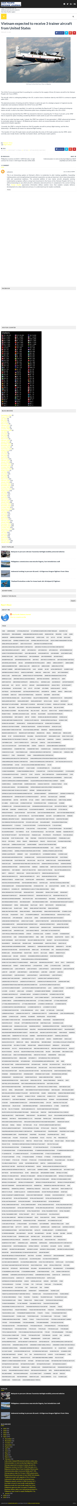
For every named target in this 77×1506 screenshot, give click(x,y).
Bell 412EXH (20, 707)
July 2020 (4, 512)
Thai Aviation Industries (50, 1303)
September (8, 1445)
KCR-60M (68, 946)
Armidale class (6, 678)
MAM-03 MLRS (63, 1032)
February (8, 1459)
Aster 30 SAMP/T (66, 685)
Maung (49, 1039)
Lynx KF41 (23, 1016)
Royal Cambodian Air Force (10, 1204)
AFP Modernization (66, 650)
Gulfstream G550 (20, 860)
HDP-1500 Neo (16, 870)
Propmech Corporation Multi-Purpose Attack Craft (28, 1144)
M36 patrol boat (7, 1023)
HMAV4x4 (61, 876)
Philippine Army (52, 1131)
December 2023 (6, 443)
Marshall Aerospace (61, 1035)
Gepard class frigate (8, 854)
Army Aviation (6, 682)
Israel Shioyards (25, 911)
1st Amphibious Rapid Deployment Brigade (44, 631)
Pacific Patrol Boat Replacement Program (15, 1112)
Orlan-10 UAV (16, 1105)
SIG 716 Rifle (44, 1246)
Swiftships (54, 1281)
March (7, 1457)
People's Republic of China (31, 1128)
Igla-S (73, 886)
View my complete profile (18, 617)
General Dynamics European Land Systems (28, 850)
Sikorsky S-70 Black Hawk (47, 1249)
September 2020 (6, 509)
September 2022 (6, 469)
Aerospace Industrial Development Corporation (17, 647)
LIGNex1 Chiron (6, 1000)
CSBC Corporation (48, 774)
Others (56, 1105)
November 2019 (6, 526)
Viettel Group (6, 1367)
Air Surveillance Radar (9, 662)
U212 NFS (55, 1335)
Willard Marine (7, 1373)
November (8, 1441)
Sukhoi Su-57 (20, 1278)
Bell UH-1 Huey (35, 710)
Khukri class (6, 952)
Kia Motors (27, 952)
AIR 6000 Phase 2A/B (7, 659)
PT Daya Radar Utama (8, 1150)
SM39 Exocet (47, 1255)
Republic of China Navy (66, 1176)
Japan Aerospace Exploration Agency (51, 917)
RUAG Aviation (44, 1217)
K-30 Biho (48, 933)
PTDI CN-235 (16, 1160)
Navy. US (4, 1090)
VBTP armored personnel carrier (42, 1357)
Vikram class (25, 1367)
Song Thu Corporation (46, 1262)
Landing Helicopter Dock (10, 981)
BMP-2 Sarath (19, 717)
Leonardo (29, 991)
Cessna (34, 745)
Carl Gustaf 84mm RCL (54, 742)
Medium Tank (32, 1045)
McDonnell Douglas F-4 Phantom (63, 1042)
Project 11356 (38, 1141)
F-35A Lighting (30, 828)
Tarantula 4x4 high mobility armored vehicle (16, 1293)
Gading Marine (31, 844)
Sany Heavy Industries (25, 1230)
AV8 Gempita (45, 691)
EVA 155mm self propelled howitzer (13, 822)
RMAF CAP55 (55, 1188)
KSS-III (57, 962)
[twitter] (67, 4)
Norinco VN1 (41, 1096)
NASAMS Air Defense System (10, 1080)
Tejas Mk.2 (35, 1297)
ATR (25, 688)
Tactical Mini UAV (7, 1287)
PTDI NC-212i (32, 1160)
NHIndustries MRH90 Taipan (66, 1093)
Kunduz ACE (70, 962)
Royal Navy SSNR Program (26, 1207)
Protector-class (52, 1144)
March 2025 (4, 423)
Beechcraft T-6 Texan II (15, 150)
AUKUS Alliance (55, 688)
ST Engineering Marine (28, 1271)
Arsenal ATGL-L (34, 682)
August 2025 (5, 417)
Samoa (26, 1227)
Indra (16, 905)
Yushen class (6, 1380)
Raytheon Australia (16, 1172)
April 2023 (4, 457)
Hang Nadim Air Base (64, 860)
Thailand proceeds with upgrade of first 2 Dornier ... (21, 1477)
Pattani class (27, 1125)
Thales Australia (7, 1309)
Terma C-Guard (38, 1300)
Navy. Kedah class (64, 1086)
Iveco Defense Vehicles (48, 914)
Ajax (34, 669)
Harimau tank (44, 866)
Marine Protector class (20, 1035)
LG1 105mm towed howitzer (24, 997)
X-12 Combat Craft (36, 1373)
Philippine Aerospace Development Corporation (17, 1131)
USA (30, 1354)
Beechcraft (64, 701)
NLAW (13, 1096)
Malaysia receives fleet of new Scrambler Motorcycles (21, 1469)
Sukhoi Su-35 (66, 1274)
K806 (37, 937)
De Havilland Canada (8, 787)
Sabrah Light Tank (7, 1227)
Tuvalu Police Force (42, 1319)
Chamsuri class (45, 749)
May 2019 (4, 535)
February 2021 (5, 500)
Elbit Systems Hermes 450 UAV (46, 812)
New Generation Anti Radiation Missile (37, 1090)
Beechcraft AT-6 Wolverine (10, 704)
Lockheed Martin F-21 (34, 1007)
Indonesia (52, 898)
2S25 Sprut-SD (63, 631)
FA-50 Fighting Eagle (37, 831)
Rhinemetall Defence (18, 1188)
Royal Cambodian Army (28, 1204)
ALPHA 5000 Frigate (56, 669)
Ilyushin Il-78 (15, 889)
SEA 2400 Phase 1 (39, 1233)
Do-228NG (5, 803)
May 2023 (4, 455)
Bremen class (57, 733)
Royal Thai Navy (24, 1214)
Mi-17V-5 (14, 1048)
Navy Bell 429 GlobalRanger (10, 1083)
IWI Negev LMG (6, 917)
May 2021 (4, 495)
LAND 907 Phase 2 (57, 975)
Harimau (34, 866)
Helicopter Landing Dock (62, 870)
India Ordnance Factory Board (12, 892)
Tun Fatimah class (32, 1316)
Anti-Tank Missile (63, 672)
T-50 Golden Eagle (7, 1284)
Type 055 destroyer (20, 1329)
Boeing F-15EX (63, 720)
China (29, 755)
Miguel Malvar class (25, 1048)
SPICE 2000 (66, 1265)
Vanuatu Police (25, 1357)
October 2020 (5, 507)
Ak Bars (40, 669)
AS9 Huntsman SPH (67, 682)
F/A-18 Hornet (68, 828)
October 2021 (5, 487)
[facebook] (64, 4)
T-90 (32, 1284)
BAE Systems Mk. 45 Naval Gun (10, 698)
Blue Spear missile (7, 717)
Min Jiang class (6, 1054)
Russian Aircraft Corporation (11, 1220)
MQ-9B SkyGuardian (18, 1067)
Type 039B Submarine (42, 1322)
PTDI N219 (24, 1160)
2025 (5, 1428)
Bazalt (56, 701)
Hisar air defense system (49, 876)
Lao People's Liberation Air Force (50, 984)
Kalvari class (16, 943)
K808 (42, 937)
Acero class (40, 637)
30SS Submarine (16, 634)
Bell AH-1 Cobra (47, 707)
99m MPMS (58, 634)
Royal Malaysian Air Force (64, 1204)
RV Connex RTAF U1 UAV (55, 1220)
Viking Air (16, 1367)
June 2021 (4, 494)
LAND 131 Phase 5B (69, 968)
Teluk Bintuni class (46, 1297)
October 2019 (5, 527)
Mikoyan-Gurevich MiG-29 (59, 1048)
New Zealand (56, 1090)
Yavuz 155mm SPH (46, 1376)
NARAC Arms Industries (46, 1077)
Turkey (64, 1316)
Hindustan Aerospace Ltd (10, 876)
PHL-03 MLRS (42, 1134)
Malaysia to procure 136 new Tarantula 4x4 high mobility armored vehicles (38, 552)
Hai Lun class (31, 860)
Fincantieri (5, 838)
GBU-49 (64, 847)
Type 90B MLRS (46, 1335)
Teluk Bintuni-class (61, 1297)
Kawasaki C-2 (31, 946)
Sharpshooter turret (9, 1242)
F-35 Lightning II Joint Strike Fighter (13, 828)
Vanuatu (15, 1357)
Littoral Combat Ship (45, 1000)
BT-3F (9, 736)
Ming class (61, 1054)
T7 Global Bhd (57, 1284)
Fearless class (36, 835)
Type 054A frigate (63, 1325)
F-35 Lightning (57, 825)
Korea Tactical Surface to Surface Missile (15, 962)
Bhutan (33, 713)
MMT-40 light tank (7, 1064)
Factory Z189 (50, 831)
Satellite (37, 1230)
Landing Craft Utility (29, 978)
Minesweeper (52, 1054)
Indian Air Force (29, 892)
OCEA (72, 1099)
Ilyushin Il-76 (5, 889)
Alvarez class (68, 669)
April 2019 (4, 537)
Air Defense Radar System (22, 659)
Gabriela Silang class (18, 844)
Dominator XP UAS (26, 803)
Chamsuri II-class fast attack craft (64, 749)
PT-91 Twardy (6, 1160)
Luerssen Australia (8, 1013)
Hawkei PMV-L (6, 870)
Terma (20, 1300)
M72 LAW (17, 1023)
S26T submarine (44, 1223)
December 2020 (6, 504)
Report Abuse (6, 605)
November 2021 (6, 485)
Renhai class (34, 1172)
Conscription (40, 771)
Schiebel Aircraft (48, 1230)
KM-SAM (15, 956)
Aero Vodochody (26, 643)
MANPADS (72, 1032)
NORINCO (20, 1096)
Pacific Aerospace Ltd (28, 1109)
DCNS (65, 784)
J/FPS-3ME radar (17, 917)
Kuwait (16, 965)
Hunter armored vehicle (29, 882)
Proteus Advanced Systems (10, 1147)
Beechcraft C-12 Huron (28, 704)
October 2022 (5, 467)
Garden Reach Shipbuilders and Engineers (36, 847)
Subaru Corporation (62, 1271)
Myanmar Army (28, 1074)
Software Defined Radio (9, 1258)
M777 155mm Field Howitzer (30, 1023)
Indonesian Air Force (63, 898)
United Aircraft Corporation (27, 1341)
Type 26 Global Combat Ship (10, 1335)
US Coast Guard (7, 1351)
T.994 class (47, 1284)
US (55, 1348)
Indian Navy (63, 892)
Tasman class (36, 1293)
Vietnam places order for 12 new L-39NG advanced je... (22, 1473)
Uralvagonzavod (47, 1348)
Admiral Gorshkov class (21, 640)
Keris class (35, 949)
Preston (29, 1141)
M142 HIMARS (46, 1019)
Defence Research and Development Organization (46, 787)
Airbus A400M (69, 662)
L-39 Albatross (37, 965)
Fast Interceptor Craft (9, 835)
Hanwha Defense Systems (9, 866)
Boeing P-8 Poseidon (43, 726)
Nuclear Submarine (62, 1099)
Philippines (33, 1134)
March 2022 (4, 479)
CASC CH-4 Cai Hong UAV (9, 745)
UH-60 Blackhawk (12, 1338)
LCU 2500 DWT (70, 988)
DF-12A (31, 800)
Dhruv (37, 800)
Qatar (21, 1163)
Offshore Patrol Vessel (36, 1102)
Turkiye (24, 1319)
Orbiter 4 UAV (6, 1105)
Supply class (51, 1278)
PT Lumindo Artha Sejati (20, 1153)
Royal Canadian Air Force (46, 1204)
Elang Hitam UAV (20, 812)
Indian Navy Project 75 (60, 895)
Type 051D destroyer (57, 1322)
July (6, 1449)
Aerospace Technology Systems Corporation (49, 647)
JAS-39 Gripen (6, 927)
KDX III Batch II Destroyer (9, 949)
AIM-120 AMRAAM (34, 656)
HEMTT (4, 873)
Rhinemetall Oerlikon (33, 1188)
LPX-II (36, 1010)
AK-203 (47, 669)
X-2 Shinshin (47, 1373)
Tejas (20, 1297)
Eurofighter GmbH (62, 819)
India (52, 889)
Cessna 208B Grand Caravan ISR (56, 745)
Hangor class (6, 863)
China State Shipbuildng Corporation (41, 761)
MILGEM (48, 1051)
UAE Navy (67, 1335)
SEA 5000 (62, 1233)
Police (42, 1137)
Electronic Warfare (37, 815)
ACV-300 (59, 637)
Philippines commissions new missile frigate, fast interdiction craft (35, 561)
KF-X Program (45, 949)
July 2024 (4, 432)
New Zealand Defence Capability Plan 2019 (15, 1093)
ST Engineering (69, 1268)
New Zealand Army (68, 1090)
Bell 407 (70, 704)
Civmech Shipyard (7, 764)
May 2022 (4, 475)
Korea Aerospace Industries (10, 959)
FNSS (27, 838)
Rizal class (46, 1188)
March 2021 (4, 499)
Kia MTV (36, 952)
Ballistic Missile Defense (41, 698)
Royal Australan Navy (21, 1198)
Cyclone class (6, 777)
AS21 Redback (56, 682)
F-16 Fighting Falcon (44, 825)
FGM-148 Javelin (68, 835)
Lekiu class (20, 991)
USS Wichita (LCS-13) (40, 1354)
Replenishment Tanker (47, 1172)
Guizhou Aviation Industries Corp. (47, 857)
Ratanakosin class (56, 1169)
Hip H (38, 876)
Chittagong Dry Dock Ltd (64, 761)
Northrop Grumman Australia (37, 1099)
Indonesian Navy (7, 905)
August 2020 (5, 510)
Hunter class (44, 882)
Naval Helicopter (36, 1080)
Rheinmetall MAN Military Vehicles (54, 1185)
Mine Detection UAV (40, 1054)
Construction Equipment (55, 771)
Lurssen (4, 1016)
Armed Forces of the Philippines (32, 675)
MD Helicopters (7, 1045)
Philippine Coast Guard (67, 1131)
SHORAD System (6, 1246)
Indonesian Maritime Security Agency (61, 901)
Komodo (23, 956)
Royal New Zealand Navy (63, 1207)
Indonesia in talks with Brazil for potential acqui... (20, 1479)
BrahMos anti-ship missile (27, 733)
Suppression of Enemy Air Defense (12, 1281)
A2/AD (71, 634)
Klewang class (6, 956)
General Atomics (7, 850)
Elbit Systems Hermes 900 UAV (65, 812)
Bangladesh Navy (36, 701)
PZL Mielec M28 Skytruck (9, 1163)
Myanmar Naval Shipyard (59, 1074)
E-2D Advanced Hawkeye (36, 809)
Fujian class (5, 844)
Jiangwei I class (7, 930)
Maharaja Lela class (20, 1026)
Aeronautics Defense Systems (43, 643)
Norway (51, 1099)
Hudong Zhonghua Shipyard (11, 882)
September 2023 (6, 449)
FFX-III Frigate (57, 835)
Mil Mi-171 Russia (7, 1051)
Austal (64, 688)
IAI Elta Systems (54, 886)
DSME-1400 (5, 809)
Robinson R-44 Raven (33, 1191)
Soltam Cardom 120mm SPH (10, 1262)
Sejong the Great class (9, 1236)
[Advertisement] (38, 238)
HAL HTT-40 (40, 860)
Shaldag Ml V (62, 1239)
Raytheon (5, 1172)
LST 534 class (50, 1010)
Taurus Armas (64, 1293)
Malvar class (34, 1032)
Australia (5, 691)
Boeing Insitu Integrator (35, 723)
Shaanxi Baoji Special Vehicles (11, 1239)
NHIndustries (52, 1093)
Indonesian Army (25, 901)
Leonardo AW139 (58, 991)
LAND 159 (4, 972)
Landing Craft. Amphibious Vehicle (48, 978)
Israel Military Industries (10, 911)
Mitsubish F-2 (32, 1058)
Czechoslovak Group (31, 777)
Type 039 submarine (28, 1322)
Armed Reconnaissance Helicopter (55, 675)
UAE (61, 1335)
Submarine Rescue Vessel (42, 1274)
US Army (70, 1348)
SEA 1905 (30, 1233)
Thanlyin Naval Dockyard (64, 1309)
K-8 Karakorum (64, 933)
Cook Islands (70, 771)
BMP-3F (27, 717)
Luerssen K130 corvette (39, 1013)
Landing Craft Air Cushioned (11, 978)
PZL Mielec (70, 1160)
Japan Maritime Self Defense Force (27, 924)
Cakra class (41, 739)
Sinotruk (31, 1255)
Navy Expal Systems (53, 1083)
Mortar (45, 1064)
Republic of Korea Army (42, 1179)
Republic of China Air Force (10, 1176)
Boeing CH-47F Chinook (32, 720)
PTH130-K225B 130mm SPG (46, 1160)
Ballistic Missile (26, 698)
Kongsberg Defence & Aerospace (38, 956)
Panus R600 (38, 1118)
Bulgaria (30, 736)
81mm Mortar (49, 634)
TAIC (26, 1287)
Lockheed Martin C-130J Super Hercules (14, 1007)
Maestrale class (46, 1023)
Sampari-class (56, 1227)
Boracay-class (56, 726)
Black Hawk (41, 713)
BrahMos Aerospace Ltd (9, 733)
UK (21, 1338)
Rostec (69, 1195)
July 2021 (4, 492)
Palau (50, 1115)
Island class (18, 908)
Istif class (5, 914)
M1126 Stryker (51, 1016)
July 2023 (4, 452)
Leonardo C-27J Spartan (40, 994)
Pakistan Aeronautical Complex (58, 1112)
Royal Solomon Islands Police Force (13, 1211)
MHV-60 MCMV (6, 1048)
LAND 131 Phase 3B (56, 968)
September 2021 (6, 489)
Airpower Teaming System (23, 669)
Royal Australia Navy (36, 1198)
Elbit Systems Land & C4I (9, 815)
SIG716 (60, 1246)
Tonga (47, 1313)
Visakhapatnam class (48, 1367)
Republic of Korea (7, 1179)
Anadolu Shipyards (27, 672)
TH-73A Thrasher (22, 1303)
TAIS (41, 1287)
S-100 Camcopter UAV (8, 1223)
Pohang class (6, 1137)
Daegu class (68, 777)
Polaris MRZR (34, 1137)
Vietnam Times (7, 143)
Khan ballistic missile (62, 949)
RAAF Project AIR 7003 (8, 1166)
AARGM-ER (5, 637)
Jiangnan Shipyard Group (61, 927)
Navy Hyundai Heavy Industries (11, 1086)
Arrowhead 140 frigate (20, 682)
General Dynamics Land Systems (52, 850)
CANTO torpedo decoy (21, 742)
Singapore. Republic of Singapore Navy (14, 1255)
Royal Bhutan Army (24, 1201)
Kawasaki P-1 (60, 946)
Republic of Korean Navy (26, 1182)
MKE (57, 1061)
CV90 (71, 774)
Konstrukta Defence (56, 956)
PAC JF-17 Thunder (14, 1109)
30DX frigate (6, 634)
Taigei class (33, 1287)
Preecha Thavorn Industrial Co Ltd (13, 1141)
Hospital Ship (30, 879)
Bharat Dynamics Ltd (65, 710)
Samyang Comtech (68, 1227)
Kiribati (51, 952)
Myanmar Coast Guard (42, 1074)
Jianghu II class (34, 927)
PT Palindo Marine (28, 1156)
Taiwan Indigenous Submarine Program (14, 1290)
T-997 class (39, 1284)
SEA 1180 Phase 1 (21, 1233)
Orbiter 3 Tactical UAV (60, 1102)
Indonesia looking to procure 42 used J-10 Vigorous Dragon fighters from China (40, 571)
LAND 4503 (44, 972)
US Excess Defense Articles (22, 1351)
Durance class (22, 809)
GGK (26, 854)
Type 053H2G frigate (36, 1325)
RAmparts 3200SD (43, 1169)
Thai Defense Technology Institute (13, 1306)
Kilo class (44, 952)
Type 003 (4, 1322)
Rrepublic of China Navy (25, 1217)
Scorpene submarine (8, 1233)
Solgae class (23, 1258)
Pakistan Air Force (7, 1115)
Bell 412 (4, 707)
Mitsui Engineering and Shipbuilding (43, 1061)
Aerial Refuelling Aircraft (10, 643)
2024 (5, 1431)
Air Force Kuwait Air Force (65, 659)
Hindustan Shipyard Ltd (27, 876)
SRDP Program (24, 1268)
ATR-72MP (37, 688)
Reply (9, 189)
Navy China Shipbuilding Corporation (33, 1083)
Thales (60, 1306)
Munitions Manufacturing (62, 1070)
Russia (53, 1217)
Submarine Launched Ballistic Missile (22, 1274)
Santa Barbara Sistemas (9, 1230)
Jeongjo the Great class (19, 927)
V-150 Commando (60, 1354)
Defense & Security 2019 (44, 790)
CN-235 (49, 764)
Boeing (33, 717)
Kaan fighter (59, 937)
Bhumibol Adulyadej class (21, 713)
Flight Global (7, 144)
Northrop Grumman (19, 1099)
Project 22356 (70, 1141)
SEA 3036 (55, 1233)
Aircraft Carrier (7, 669)
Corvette (24, 774)
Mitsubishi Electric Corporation (49, 1058)
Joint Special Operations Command (13, 933)
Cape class (34, 742)
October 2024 (5, 428)
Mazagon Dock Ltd (8, 1042)
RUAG (36, 1217)
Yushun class (16, 1380)
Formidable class (64, 838)
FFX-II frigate (47, 835)
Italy (21, 914)
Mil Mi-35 (16, 1051)
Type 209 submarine (57, 1332)
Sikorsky (4, 1249)
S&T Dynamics (33, 1223)
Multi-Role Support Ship (9, 1070)
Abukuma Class (29, 637)
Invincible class (60, 905)
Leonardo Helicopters (57, 994)
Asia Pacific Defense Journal (21, 614)
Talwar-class (55, 1290)
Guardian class (29, 857)
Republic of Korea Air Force (23, 1179)
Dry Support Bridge (61, 806)
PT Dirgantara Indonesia (25, 1150)
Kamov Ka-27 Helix (50, 943)
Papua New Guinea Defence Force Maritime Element (39, 1121)
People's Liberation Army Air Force (49, 1125)
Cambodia (50, 739)
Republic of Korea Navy (9, 1182)
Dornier (61, 803)
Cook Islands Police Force (10, 774)
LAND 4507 (52, 972)
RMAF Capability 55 (66, 1188)
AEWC (23, 650)
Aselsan (31, 685)
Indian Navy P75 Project (27, 895)
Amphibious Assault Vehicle (10, 672)
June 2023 (4, 454)
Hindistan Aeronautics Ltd (50, 873)
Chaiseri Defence (7, 749)
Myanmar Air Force (16, 1074)
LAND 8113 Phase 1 (7, 975)
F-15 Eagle (18, 825)
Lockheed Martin (60, 1003)
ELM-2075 (48, 815)
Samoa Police (34, 1227)
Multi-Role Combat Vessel (57, 1067)
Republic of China (62, 1172)
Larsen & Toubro (59, 988)
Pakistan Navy (31, 1115)
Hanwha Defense (66, 863)
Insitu (41, 905)
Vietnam (25, 150)
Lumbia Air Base (53, 1013)
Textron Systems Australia (54, 1300)
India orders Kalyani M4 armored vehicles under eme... (21, 1461)
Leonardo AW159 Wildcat (10, 994)
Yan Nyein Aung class (8, 1376)
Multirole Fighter (46, 1070)
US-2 (26, 1354)
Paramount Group (63, 1121)
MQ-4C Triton (66, 1064)
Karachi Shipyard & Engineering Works (13, 946)
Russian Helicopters (29, 1220)
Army (63, 678)
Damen (62, 780)
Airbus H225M (45, 666)
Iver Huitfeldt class (63, 914)
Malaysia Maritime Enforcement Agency (50, 1029)
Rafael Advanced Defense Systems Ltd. (13, 1169)
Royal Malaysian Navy (8, 1207)
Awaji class (67, 691)
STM (53, 1271)
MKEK (62, 1061)
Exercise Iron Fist (7, 825)
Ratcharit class (69, 1169)
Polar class (23, 1137)
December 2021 (6, 484)
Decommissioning (22, 787)
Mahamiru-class (7, 1026)
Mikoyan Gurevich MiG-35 (41, 1048)
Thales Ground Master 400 (37, 1309)
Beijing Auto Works (59, 704)
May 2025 (4, 420)
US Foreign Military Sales (40, 1351)
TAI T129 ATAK (19, 1287)
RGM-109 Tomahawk (8, 1185)
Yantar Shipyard (22, 1376)
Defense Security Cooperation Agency (26, 796)
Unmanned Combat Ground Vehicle (64, 1344)
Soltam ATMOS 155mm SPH (50, 1258)
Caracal (42, 742)
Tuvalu (31, 1319)
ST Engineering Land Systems (10, 1271)
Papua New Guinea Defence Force (12, 1121)
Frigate (42, 841)
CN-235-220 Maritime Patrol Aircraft (13, 768)
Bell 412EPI (12, 707)
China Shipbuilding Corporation (43, 755)
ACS (47, 637)
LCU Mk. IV (12, 991)
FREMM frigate (33, 841)
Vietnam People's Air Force (37, 150)
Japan (36, 917)
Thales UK (51, 1309)
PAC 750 (4, 1109)
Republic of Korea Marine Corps (61, 1179)
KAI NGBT (49, 940)
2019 (5, 1497)
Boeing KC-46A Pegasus (28, 726)
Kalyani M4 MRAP (38, 943)
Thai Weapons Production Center (36, 1306)
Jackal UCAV (28, 917)
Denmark (62, 796)
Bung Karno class (54, 736)
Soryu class (59, 1262)
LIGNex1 (67, 997)
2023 (5, 1432)
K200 (15, 937)
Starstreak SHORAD (43, 1271)
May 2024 (4, 435)
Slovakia (39, 1255)
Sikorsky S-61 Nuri (32, 1249)
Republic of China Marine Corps (47, 1176)
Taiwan (46, 1287)
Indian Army (39, 892)
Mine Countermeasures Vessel (23, 1054)
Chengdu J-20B (68, 752)
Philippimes (62, 1128)
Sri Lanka (34, 1268)
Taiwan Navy (32, 1290)
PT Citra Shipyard (56, 1147)
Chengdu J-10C (57, 752)
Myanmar (5, 1074)
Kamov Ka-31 (62, 943)
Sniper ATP (69, 1255)
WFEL (50, 1370)
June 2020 (4, 514)
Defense (32, 790)
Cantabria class (7, 742)
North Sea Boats (63, 1096)
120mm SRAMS (11, 631)
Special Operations (55, 1265)
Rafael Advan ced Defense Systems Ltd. (54, 1166)
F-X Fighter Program (55, 828)
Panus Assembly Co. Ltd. (25, 1118)
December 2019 (6, 524)
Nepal (10, 1090)
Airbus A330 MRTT (58, 662)
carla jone (10, 172)
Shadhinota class (37, 1239)
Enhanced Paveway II (28, 819)
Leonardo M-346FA (7, 997)
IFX (68, 886)
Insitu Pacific (50, 905)
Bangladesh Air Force (8, 701)
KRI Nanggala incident (46, 962)
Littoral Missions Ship (29, 1003)
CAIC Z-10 (32, 739)
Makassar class (7, 1029)
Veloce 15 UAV (59, 1357)
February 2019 (5, 541)
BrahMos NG (40, 733)
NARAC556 (58, 1077)
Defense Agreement (40, 793)
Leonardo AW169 (25, 994)
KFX (53, 949)
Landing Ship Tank (63, 981)
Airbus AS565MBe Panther (9, 666)
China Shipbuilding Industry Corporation (15, 758)
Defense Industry (7, 796)
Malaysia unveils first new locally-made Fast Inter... (20, 1485)
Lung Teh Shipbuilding (67, 1013)
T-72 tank (26, 1284)
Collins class (56, 768)
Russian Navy (42, 1220)
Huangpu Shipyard (52, 879)
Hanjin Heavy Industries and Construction (26, 863)
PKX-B (63, 1134)
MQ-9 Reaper (5, 1067)
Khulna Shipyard (17, 952)
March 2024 (4, 438)
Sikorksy (66, 1246)
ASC (12, 685)
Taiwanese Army (43, 1290)
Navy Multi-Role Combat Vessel (47, 1086)
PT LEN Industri (6, 1153)
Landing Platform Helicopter (46, 981)
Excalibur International (59, 822)
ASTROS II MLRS (17, 688)
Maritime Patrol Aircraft (45, 1035)
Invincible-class (7, 908)
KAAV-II (67, 937)
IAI (46, 886)
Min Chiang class (67, 1051)
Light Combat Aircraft (42, 997)
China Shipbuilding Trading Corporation (15, 761)
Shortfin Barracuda (20, 1246)
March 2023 (4, 459)
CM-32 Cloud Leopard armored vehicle (33, 764)
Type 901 (23, 1335)
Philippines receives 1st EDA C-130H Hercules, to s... (21, 1467)
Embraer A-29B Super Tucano (10, 819)
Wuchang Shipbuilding (21, 1373)
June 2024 (4, 434)
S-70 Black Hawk (22, 1223)
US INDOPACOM (54, 1351)
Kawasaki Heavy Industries (46, 946)
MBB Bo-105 (19, 1042)
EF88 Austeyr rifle (7, 812)
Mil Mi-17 (71, 1048)
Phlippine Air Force (53, 1134)
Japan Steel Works (62, 924)
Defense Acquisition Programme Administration (17, 793)
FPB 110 (4, 841)
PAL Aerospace (41, 1115)
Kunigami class (6, 965)
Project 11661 (49, 1141)
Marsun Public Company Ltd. (10, 1039)
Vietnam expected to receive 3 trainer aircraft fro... (20, 1465)
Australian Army (16, 691)
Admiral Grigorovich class (39, 640)
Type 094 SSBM (64, 1329)
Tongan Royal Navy (8, 1316)
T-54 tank (18, 1284)
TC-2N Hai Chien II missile (9, 1297)
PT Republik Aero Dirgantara (61, 1156)
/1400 (3, 631)
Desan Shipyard (6, 800)
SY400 (61, 1281)
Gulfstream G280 (7, 860)
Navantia (60, 1080)
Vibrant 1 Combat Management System (14, 1360)
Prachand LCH (62, 1137)
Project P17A (6, 1144)
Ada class (67, 637)
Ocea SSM (5, 1102)
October (8, 1443)
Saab (67, 1223)
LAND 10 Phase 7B (20, 968)
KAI (72, 937)
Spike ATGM (5, 1268)
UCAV (3, 1338)
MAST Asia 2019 (40, 1039)
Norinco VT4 (51, 1096)
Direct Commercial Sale (49, 800)
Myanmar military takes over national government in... (21, 1489)
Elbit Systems (31, 812)
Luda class (60, 1010)
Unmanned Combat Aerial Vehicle (40, 1344)
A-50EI (65, 634)
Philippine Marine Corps (9, 1134)
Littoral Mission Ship (60, 1000)
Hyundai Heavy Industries (24, 886)
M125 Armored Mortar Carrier (31, 1019)
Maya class (68, 1039)
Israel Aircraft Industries (38, 908)
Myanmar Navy (6, 1077)
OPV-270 (48, 1102)
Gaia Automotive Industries (47, 844)
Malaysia (32, 1029)
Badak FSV (39, 694)
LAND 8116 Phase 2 (32, 975)
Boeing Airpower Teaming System (12, 720)
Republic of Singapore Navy (66, 1182)
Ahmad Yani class (7, 656)
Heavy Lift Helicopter (29, 870)
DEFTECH (43, 796)
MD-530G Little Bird (20, 1045)
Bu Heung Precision (19, 736)
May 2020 (4, 515)
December (8, 1439)
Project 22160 (59, 1141)
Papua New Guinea (58, 1118)
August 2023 (5, 450)
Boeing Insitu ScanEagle (52, 723)
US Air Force (62, 1348)
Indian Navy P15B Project (9, 895)
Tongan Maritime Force (59, 1313)
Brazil (49, 733)
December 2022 (6, 464)
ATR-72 (30, 688)
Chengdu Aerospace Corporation (40, 752)
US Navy (20, 1354)
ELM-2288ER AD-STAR (59, 815)
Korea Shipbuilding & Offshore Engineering (34, 959)
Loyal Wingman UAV (27, 1010)
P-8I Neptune (64, 1105)
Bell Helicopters (23, 710)
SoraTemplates (13, 1503)
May (6, 1453)
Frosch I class (51, 841)
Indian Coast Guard (52, 892)
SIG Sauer (53, 1246)
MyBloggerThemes (34, 1503)
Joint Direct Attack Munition (50, 930)
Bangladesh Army (23, 701)
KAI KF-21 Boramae (7, 940)
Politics (49, 1137)
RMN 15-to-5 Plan (7, 1191)
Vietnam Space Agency (59, 1364)
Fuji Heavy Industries (64, 841)
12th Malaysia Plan (23, 631)
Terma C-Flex (28, 1300)
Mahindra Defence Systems (51, 1026)
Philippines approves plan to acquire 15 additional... (20, 1487)
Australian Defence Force (31, 691)
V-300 (69, 1354)
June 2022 (4, 474)
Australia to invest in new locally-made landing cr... (20, 1483)
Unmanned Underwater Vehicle (29, 1348)
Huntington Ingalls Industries (59, 882)
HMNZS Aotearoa (7, 879)
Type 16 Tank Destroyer (9, 1332)
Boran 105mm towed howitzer (11, 729)
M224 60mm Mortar (58, 1019)
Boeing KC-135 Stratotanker (10, 726)
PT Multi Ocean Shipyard (53, 1153)
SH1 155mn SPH (58, 1236)
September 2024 (6, 430)
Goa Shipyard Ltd (35, 854)
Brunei (4, 736)
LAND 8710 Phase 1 (45, 975)
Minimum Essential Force (9, 1058)
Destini (16, 800)
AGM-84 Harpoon (43, 653)
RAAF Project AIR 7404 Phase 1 (25, 1166)
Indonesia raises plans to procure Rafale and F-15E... (21, 1471)
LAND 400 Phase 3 (34, 972)
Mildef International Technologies (32, 1051)
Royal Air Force (7, 1198)
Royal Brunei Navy (54, 1201)
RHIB (68, 1185)
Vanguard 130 (6, 1357)
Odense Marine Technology (18, 1102)
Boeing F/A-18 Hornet (8, 723)
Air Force (4, 150)
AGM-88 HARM (55, 653)
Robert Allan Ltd (19, 1191)
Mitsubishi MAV (25, 1061)
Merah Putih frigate (44, 1045)
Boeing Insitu (21, 723)
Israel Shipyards (37, 911)
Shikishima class (23, 1242)
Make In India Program (21, 1029)
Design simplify (16, 185)
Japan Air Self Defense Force (10, 921)
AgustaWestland (66, 653)
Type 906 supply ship (34, 1335)
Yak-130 (55, 1373)
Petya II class (45, 1128)
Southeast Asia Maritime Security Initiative (15, 1265)
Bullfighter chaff (41, 736)
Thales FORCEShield (21, 1309)
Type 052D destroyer (8, 1325)
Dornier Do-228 (6, 806)
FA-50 (27, 831)
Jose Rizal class (38, 933)
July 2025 (4, 418)
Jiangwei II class (19, 930)
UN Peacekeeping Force (9, 1341)
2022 (5, 1434)
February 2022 (5, 480)
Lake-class (66, 965)
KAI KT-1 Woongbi (20, 940)
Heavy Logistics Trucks (45, 870)
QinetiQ (42, 1163)
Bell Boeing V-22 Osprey (9, 710)
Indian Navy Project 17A (43, 895)
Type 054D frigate (7, 1329)
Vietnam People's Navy (43, 1364)
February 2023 (5, 460)
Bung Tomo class (67, 736)
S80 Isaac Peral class (57, 1223)
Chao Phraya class (21, 752)
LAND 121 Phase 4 (32, 968)
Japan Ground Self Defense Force (61, 921)
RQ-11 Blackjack (42, 1214)
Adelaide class (6, 640)
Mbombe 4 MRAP (46, 1042)
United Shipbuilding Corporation (61, 1341)
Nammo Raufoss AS (31, 1077)
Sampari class (45, 1227)
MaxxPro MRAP (57, 1039)
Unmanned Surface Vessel (10, 1348)
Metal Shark (65, 1045)
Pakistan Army (20, 1115)
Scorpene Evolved (61, 1230)
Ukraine (26, 1338)
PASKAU (19, 1125)
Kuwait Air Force (25, 965)
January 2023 (5, 462)
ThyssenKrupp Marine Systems (26, 1313)
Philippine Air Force (40, 1131)
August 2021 (5, 490)
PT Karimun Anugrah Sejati (65, 1150)
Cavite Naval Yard (23, 745)
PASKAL (12, 1125)
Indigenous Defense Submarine (11, 898)
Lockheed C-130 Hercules (45, 1003)
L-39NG (46, 965)
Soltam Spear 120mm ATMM (29, 1262)
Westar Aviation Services (39, 1370)
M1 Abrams (31, 1016)
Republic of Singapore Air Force (45, 1182)
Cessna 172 (41, 745)
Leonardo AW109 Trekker (42, 991)
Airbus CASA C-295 (24, 666)
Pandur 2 (4, 1118)
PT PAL (18, 1156)
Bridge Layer (67, 733)
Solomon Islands (35, 1258)
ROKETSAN (64, 1191)
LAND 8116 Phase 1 (20, 975)
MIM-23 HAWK (56, 1051)
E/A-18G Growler (51, 809)
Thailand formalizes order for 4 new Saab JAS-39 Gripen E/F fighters (35, 581)
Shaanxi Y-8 (26, 1239)
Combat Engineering (8, 771)
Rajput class (31, 1169)
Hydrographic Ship (8, 886)
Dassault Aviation (43, 784)
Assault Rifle (56, 685)
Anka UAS (38, 672)
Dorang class (52, 803)
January (7, 1493)
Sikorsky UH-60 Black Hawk (65, 1249)
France (25, 841)
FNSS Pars (33, 838)
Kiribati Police (60, 952)
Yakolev (62, 1373)
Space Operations (36, 1265)
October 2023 (5, 447)
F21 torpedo (20, 831)
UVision (50, 1354)
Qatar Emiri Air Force (31, 1163)
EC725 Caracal (63, 809)
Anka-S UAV (46, 672)
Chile (13, 755)
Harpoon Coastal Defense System (60, 866)
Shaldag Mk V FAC (50, 1239)
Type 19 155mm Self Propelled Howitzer (30, 1332)
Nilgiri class (6, 1096)
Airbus (49, 662)
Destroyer (23, 800)
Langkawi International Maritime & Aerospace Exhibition (19, 984)
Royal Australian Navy (9, 1201)
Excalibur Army (45, 822)
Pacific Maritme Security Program (47, 1109)
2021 (5, 1436)
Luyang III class (13, 1016)
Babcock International (26, 694)
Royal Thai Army (65, 1211)
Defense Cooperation (67, 793)
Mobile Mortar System (22, 1064)
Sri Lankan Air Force (45, 1268)
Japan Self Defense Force (47, 924)
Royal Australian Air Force (54, 1198)
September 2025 (6, 415)
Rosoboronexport (59, 1195)
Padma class (34, 1112)
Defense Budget (53, 793)
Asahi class (5, 685)
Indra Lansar (24, 905)
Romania (47, 1195)
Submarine (5, 1274)
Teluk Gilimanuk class (9, 1300)
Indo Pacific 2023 (28, 898)
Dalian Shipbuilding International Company (44, 780)
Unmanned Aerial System (20, 1344)
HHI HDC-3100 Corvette (33, 873)
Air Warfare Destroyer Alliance (35, 662)
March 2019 (4, 539)
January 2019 (5, 542)
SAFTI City (18, 1227)
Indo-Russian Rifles (41, 898)
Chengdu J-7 (5, 755)
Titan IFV (40, 1313)
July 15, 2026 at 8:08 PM (69, 171)
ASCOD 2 (24, 685)
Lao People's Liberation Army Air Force (34, 988)
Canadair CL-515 (68, 739)
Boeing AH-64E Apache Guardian (47, 717)
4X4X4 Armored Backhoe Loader (33, 634)
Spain (45, 1265)
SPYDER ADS (14, 1268)
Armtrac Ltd (56, 678)
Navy (67, 1080)
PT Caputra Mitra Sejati (41, 1147)
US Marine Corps (66, 1351)
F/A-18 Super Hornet (8, 831)
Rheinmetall (38, 1185)
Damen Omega (6, 784)
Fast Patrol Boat (24, 835)
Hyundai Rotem (38, 886)
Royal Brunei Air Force (39, 1201)
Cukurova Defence (62, 774)
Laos (49, 988)
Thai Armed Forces (35, 1303)
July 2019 (4, 532)
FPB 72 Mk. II (11, 841)
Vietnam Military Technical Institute (62, 1360)
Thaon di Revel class (8, 1313)
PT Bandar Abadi (26, 1147)
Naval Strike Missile (49, 1080)
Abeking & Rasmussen (16, 637)
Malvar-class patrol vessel (48, 1032)
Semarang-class (24, 1236)
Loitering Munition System (10, 1010)
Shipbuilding (43, 1242)
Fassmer (58, 831)
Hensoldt (11, 873)
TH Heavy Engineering (8, 1303)
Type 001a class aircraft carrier (61, 1319)
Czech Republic (17, 777)
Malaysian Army (69, 1029)
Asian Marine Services (42, 685)
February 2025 (5, 425)
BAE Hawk (47, 694)
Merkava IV (56, 1045)
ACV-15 (53, 637)
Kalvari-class (27, 943)
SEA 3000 (48, 1233)
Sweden (46, 1281)
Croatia (37, 774)
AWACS (60, 691)
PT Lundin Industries (37, 1153)
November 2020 (6, 505)
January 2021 (5, 502)
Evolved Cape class (32, 822)
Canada (58, 739)
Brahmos (44, 729)
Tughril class (21, 1316)
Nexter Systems (34, 1093)
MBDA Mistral (35, 1042)
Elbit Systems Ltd (24, 815)
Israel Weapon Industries (52, 911)
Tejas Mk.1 (27, 1297)
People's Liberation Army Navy (11, 1128)
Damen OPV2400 (17, 784)
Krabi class (33, 962)
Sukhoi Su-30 (56, 1274)
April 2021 (4, 497)
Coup (30, 774)
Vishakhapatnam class (65, 1367)
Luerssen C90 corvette (23, 1013)
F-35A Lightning (42, 828)
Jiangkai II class (46, 927)
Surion (26, 1281)
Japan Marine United (8, 924)
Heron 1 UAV (20, 873)
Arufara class (45, 682)
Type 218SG (68, 1332)
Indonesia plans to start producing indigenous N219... (21, 1463)
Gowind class (62, 854)
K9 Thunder (49, 937)
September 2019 (6, 529)
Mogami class (36, 1064)
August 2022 (5, 470)
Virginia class (35, 1367)
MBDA (27, 1042)
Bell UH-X (44, 710)
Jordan (28, 933)
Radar (39, 1166)
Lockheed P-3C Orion (49, 1007)
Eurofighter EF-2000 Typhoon (45, 819)
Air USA (20, 662)
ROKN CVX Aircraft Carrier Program (13, 1195)
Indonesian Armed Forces (10, 901)
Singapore (5, 1252)
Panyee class (47, 1118)
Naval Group (24, 1080)
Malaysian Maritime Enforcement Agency (14, 1032)
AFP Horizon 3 (53, 650)
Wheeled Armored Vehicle (62, 1370)
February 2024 (5, 440)
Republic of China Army (28, 1176)
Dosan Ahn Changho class (22, 806)
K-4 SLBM (55, 933)
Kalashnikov (6, 943)
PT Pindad (39, 1156)
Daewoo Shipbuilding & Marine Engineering (15, 780)
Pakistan (43, 1112)
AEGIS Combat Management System (61, 640)
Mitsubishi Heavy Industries (10, 1061)
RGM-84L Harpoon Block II (24, 1185)
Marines (32, 1035)
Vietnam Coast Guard (42, 1360)
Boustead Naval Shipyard (31, 729)
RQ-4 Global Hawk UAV (9, 1217)
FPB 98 (18, 841)
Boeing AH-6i (63, 717)
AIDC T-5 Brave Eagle (21, 656)
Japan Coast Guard (27, 921)
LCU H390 (4, 991)
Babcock (13, 694)
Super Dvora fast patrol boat (35, 1278)
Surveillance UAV (36, 1281)
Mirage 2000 (22, 1058)
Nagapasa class (18, 1077)
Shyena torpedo (34, 1246)
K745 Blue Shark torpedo (26, 937)
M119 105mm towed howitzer (11, 1019)
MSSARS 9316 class (31, 1067)
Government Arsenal (49, 854)
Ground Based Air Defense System (12, 857)
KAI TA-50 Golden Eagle (61, 940)
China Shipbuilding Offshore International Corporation (48, 758)
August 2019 (5, 531)
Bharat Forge (6, 713)
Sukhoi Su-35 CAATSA (8, 1278)
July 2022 (4, 472)
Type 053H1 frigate (22, 1325)
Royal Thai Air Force (33, 1211)
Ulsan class (46, 1338)
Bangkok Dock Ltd (56, 698)
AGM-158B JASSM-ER (30, 653)
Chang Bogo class (8, 752)
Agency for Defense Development (12, 653)
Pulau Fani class (60, 1160)
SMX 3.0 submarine (59, 1255)
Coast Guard (30, 768)
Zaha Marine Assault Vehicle (31, 1380)
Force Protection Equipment (47, 838)
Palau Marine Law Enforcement (64, 1115)
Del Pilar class (52, 796)
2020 (5, 1495)
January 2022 (5, 482)
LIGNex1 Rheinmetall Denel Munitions (24, 1000)
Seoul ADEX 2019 (46, 1236)
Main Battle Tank (66, 1026)
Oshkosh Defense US (46, 1105)
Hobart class (19, 879)
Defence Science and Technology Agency (14, 790)
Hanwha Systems (25, 866)
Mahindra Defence (35, 1026)
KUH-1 (62, 962)
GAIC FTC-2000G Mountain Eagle (11, 847)
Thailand (52, 1306)
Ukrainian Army (35, 1338)
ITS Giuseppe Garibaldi (32, 914)
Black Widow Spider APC (55, 713)
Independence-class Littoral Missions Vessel (35, 889)
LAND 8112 (60, 972)
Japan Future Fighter (42, 921)
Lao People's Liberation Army (11, 988)
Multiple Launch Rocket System (29, 1070)
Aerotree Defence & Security (10, 650)
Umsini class (56, 1338)
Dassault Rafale (57, 784)
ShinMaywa (33, 1242)
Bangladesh (68, 698)
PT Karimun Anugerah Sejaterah (45, 1150)
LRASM (42, 1010)
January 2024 (5, 442)
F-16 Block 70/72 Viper (29, 825)
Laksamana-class (7, 968)
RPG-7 (33, 1214)
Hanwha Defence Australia (50, 863)
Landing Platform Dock (27, 981)
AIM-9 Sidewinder (46, 656)
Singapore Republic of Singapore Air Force (24, 1252)
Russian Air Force (63, 1217)
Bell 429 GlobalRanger (33, 707)
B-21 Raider (5, 694)
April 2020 (4, 517)
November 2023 (6, 445)
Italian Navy (14, 914)
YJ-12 (54, 1376)
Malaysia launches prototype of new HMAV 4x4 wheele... (22, 1475)
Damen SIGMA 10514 (30, 784)
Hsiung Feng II (40, 879)
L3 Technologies (55, 965)
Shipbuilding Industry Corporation (60, 1242)
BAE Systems (55, 694)
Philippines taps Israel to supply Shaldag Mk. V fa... (20, 1491)
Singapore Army (44, 1252)
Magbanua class (58, 1023)
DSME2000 (13, 809)
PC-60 (35, 1125)
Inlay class (34, 905)
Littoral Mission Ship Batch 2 (11, 1003)
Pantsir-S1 (13, 1118)
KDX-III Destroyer (24, 949)
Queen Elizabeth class (54, 1163)
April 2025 (4, 422)
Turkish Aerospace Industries (11, 1319)
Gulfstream (63, 857)
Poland (15, 1137)
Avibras (53, 691)
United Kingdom (44, 1341)
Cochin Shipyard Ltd (43, 768)
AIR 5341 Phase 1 (58, 656)
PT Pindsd (47, 1156)
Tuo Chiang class (46, 1316)
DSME (70, 806)
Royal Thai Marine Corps (9, 1214)
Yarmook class (34, 1376)
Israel (26, 908)
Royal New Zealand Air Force (45, 1207)
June (6, 1451)
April (6, 1455)
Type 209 (47, 1332)
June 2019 (4, 534)
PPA (55, 1137)
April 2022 (4, 477)
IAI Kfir (63, 886)
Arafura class (16, 675)
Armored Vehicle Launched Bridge (24, 678)
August (7, 1447)
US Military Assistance (9, 1354)
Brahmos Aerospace (55, 729)
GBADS (58, 847)
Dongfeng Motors (40, 803)
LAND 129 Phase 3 (44, 968)
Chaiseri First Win (19, 749)
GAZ (52, 847)
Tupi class (57, 1316)
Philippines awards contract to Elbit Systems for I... (20, 1481)
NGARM (44, 1093)
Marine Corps (6, 1035)
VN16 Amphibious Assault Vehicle (19, 1370)
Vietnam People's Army (27, 1364)
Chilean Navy (21, 755)
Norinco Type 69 (30, 1096)
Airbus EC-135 (35, 666)
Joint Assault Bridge (32, 930)
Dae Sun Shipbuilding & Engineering (51, 777)
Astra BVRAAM (6, 688)
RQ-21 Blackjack (54, 1214)
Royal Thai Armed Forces (49, 1211)
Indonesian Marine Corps (40, 901)
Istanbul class (66, 911)
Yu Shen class (62, 1376)
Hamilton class (51, 860)
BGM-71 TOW (53, 710)
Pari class (5, 1125)
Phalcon (54, 1128)
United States (6, 1344)
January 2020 (5, 522)
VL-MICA (4, 1370)
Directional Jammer (65, 800)
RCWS (27, 1172)
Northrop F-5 (6, 1099)
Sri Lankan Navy (58, 1268)
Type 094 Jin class (53, 1329)
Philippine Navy (23, 1134)
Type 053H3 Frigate (49, 1325)
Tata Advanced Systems (50, 1293)
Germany (20, 854)
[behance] (74, 4)
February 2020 (5, 520)
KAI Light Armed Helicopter (36, 940)
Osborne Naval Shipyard (30, 1105)
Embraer (69, 815)
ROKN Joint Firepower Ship (35, 1195)
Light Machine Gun (57, 997)
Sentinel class (35, 1236)
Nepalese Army (19, 1090)
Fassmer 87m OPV (68, 831)
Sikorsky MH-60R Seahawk (17, 1249)
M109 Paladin (41, 1016)
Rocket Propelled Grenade (50, 1191)
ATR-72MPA (45, 688)
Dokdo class (14, 803)
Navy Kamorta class (29, 1086)
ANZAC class (6, 675)
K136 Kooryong (7, 937)
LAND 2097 (12, 972)
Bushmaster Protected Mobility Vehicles (14, 739)
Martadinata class (27, 1039)
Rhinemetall (6, 1188)
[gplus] (71, 4)
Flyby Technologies (17, 838)
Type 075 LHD (42, 1329)
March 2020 (4, 519)
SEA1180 (69, 1233)
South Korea (70, 1262)
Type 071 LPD (32, 1329)
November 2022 (6, 465)
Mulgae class (43, 1067)
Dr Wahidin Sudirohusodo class (42, 806)
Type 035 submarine (14, 1322)
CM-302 (17, 764)
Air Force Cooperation (48, 659)
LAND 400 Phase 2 (22, 972)
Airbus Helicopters (57, 666)
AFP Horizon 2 (42, 650)
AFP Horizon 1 (31, 650)
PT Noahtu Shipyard (8, 1156)
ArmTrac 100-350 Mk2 (43, 678)
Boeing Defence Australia (49, 720)
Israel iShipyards (53, 908)
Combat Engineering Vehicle (25, 771)
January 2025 (5, 427)
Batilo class (48, 701)
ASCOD (18, 685)
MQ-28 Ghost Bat (55, 1064)
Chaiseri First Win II (33, 749)
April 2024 (4, 437)
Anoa (54, 672)
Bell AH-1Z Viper (59, 707)
